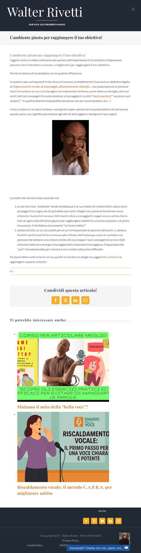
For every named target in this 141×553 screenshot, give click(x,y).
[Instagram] (118, 521)
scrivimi (112, 257)
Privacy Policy (70, 540)
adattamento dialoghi (75, 86)
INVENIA (65, 545)
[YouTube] (102, 521)
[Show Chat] (126, 548)
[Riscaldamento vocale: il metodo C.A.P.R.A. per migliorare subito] (63, 447)
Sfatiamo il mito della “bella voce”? (58, 366)
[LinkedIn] (110, 521)
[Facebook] (86, 521)
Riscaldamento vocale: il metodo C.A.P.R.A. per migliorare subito (58, 446)
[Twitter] (94, 521)
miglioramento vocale (26, 86)
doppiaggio (51, 86)
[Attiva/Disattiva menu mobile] (133, 9)
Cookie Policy (35, 545)
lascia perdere (102, 96)
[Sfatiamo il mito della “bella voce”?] (63, 367)
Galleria (67, 366)
